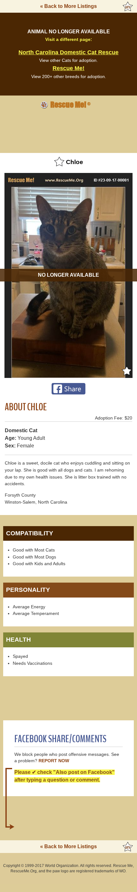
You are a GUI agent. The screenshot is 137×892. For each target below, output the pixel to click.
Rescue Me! (68, 68)
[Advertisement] (68, 130)
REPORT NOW (54, 760)
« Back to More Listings (68, 6)
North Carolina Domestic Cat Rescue (68, 52)
